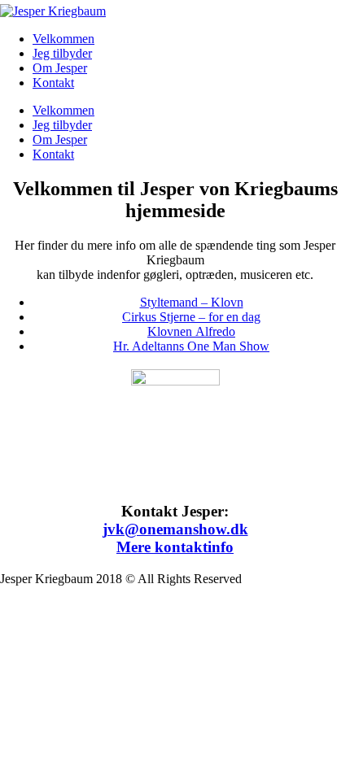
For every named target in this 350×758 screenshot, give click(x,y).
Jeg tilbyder (62, 53)
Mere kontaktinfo (175, 546)
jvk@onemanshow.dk (175, 529)
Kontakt (53, 82)
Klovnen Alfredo (191, 331)
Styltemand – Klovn (191, 302)
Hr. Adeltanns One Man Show (191, 346)
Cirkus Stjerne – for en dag (191, 317)
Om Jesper (60, 68)
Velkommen (63, 39)
